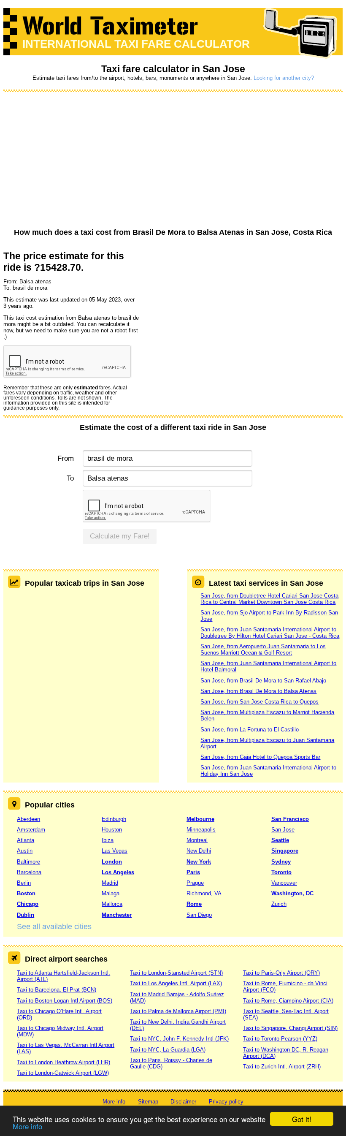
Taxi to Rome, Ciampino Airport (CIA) (288, 1000)
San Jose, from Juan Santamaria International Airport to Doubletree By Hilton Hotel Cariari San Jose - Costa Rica (269, 632)
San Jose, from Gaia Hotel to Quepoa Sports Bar (260, 757)
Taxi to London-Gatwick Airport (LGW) (63, 1073)
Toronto (281, 872)
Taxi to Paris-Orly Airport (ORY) (281, 973)
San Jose (283, 829)
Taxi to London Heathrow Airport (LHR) (63, 1062)
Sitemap (148, 1101)
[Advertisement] (173, 160)
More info (27, 1126)
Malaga (110, 893)
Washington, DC (292, 893)
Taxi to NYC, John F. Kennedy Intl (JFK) (179, 1038)
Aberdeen (28, 819)
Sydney (281, 862)
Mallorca (112, 904)
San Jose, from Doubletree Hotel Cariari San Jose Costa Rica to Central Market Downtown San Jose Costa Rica (269, 598)
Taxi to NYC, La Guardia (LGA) (167, 1049)
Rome (194, 904)
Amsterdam (31, 829)
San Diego (199, 915)
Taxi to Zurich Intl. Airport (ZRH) (282, 1066)
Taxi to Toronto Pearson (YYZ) (280, 1038)
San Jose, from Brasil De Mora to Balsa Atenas (258, 691)
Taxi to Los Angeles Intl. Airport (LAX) (176, 983)
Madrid (110, 883)
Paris (193, 872)
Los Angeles (118, 872)
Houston (112, 829)
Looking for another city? (284, 78)
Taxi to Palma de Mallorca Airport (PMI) (178, 1011)
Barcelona (29, 872)
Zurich (279, 904)
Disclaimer (183, 1101)
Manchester (117, 915)
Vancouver (284, 883)
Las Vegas (114, 851)
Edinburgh (114, 819)
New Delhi (199, 851)
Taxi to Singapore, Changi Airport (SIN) (290, 1028)
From (65, 458)
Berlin (24, 883)
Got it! (301, 1119)
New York (199, 862)
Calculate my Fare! (120, 536)
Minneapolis (201, 829)
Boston (26, 893)
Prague (195, 883)
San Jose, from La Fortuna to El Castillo (249, 729)
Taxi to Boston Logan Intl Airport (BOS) (64, 1000)
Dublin (25, 915)
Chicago (27, 904)
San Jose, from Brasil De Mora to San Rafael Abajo (263, 680)
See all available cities (54, 926)
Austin (24, 851)
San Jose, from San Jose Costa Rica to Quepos (259, 701)
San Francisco (290, 819)
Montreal (197, 840)
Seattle (280, 840)
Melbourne (200, 819)
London (112, 862)
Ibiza (108, 840)
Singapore (284, 851)
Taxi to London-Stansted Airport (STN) (176, 973)
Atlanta (25, 840)
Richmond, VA (204, 893)
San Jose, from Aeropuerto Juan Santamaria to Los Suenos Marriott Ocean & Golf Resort (263, 649)
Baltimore (28, 862)
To (70, 478)
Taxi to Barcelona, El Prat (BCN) (56, 990)
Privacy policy (226, 1101)
